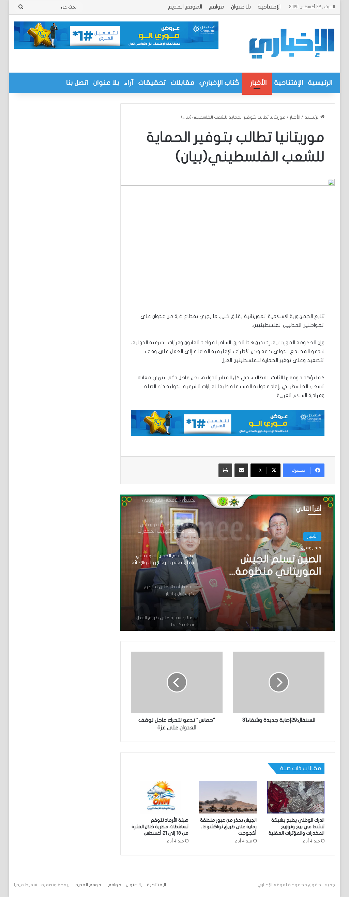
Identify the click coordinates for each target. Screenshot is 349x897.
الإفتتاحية (269, 7)
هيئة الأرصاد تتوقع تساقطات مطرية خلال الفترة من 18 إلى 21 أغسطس (160, 827)
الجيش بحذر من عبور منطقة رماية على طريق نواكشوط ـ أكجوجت (228, 827)
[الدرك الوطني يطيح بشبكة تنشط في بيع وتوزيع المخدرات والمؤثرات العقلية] (296, 797)
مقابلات (183, 82)
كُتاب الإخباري (219, 82)
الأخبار (258, 82)
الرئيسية (320, 82)
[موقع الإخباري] (291, 43)
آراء (129, 82)
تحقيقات (152, 82)
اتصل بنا (77, 82)
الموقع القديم (185, 7)
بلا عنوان (241, 7)
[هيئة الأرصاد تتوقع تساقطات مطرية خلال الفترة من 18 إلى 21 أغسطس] (160, 797)
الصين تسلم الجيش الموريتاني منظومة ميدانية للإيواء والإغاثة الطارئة (273, 566)
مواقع (216, 7)
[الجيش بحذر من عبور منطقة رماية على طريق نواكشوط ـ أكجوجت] (228, 797)
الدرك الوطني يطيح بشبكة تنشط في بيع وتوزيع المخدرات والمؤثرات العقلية (296, 827)
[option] (227, 563)
